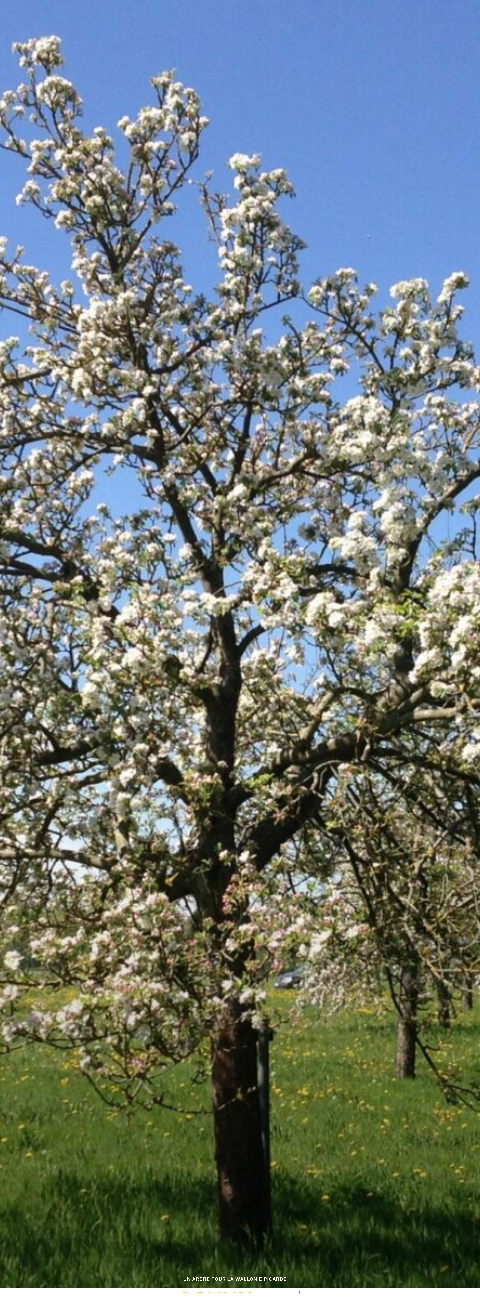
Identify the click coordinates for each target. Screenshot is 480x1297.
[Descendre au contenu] (299, 1292)
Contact (251, 1292)
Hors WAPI (238, 1292)
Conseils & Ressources (217, 1292)
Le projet (187, 1292)
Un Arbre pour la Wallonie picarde (235, 1279)
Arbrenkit (200, 1292)
